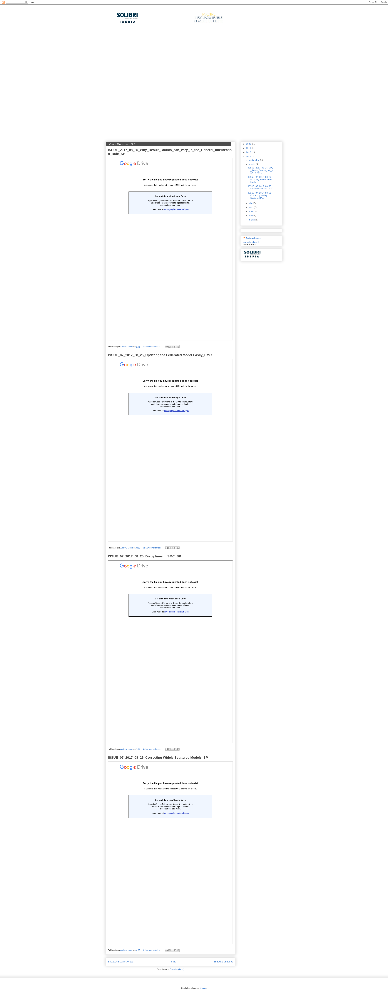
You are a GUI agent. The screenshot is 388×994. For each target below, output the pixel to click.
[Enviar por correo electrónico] (166, 346)
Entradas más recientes (120, 961)
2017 (249, 156)
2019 (249, 148)
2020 (249, 144)
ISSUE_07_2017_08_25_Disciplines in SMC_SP (144, 556)
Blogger (203, 988)
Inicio (173, 961)
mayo (252, 211)
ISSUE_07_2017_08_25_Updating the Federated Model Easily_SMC (160, 355)
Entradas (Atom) (177, 969)
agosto (252, 164)
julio (251, 203)
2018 (249, 152)
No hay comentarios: (151, 346)
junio (251, 207)
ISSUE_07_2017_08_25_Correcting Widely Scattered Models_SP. (158, 757)
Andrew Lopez (253, 238)
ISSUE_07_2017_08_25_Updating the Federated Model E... (260, 179)
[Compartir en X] (172, 346)
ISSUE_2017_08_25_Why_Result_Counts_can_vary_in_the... (260, 170)
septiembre (254, 160)
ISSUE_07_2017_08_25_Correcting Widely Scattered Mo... (260, 195)
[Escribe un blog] (169, 346)
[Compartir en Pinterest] (178, 346)
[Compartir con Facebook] (175, 346)
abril (251, 215)
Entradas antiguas (223, 961)
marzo (252, 220)
